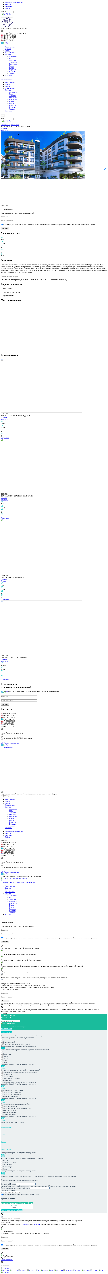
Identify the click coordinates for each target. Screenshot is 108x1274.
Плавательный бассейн (11, 1078)
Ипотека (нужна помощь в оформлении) (17, 1108)
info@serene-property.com (10, 743)
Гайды (7, 8)
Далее (3, 1048)
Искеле (11, 66)
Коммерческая (10, 52)
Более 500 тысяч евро (10, 1096)
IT (104, 1270)
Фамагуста (13, 62)
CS (97, 1270)
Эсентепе (12, 60)
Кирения (12, 70)
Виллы (7, 51)
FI (40, 1270)
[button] (104, 168)
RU (9, 14)
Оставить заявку (7, 79)
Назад (3, 1068)
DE (26, 1270)
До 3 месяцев (7, 1165)
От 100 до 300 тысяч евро (12, 1092)
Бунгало (8, 49)
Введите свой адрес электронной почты (15, 1188)
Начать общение (7, 1260)
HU (71, 1270)
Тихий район (7, 1080)
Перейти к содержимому (10, 125)
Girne (5, 1062)
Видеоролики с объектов (14, 2)
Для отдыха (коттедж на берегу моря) (16, 1044)
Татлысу (12, 73)
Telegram (36, 1224)
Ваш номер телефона (8, 1190)
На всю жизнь (8, 1040)
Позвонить (5, 882)
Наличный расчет (9, 1114)
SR (89, 1270)
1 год (5, 1169)
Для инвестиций (9, 1042)
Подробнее (5, 438)
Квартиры (4, 130)
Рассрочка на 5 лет (9, 1110)
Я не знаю (6, 1052)
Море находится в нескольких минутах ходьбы (20, 1072)
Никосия (12, 71)
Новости (8, 4)
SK (62, 1270)
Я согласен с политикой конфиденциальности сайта (21, 1194)
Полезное (8, 6)
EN (8, 1270)
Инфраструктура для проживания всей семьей (19, 1082)
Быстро (5, 1160)
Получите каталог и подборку (11, 1210)
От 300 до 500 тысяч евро (12, 1094)
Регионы (8, 54)
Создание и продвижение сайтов (15, 878)
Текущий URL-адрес (8, 1184)
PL (47, 1270)
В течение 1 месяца (10, 1162)
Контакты (8, 75)
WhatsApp (24, 882)
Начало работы (6, 1032)
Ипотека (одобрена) (10, 1106)
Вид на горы (7, 1074)
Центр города (8, 1076)
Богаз (11, 58)
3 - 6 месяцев (7, 1167)
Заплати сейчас (6, 1029)
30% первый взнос (9, 1112)
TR (17, 1270)
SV (34, 1270)
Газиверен (13, 64)
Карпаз (11, 68)
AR (53, 1270)
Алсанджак (13, 56)
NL (80, 1270)
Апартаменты (10, 47)
